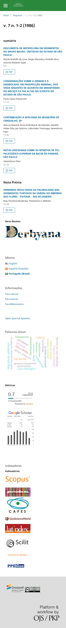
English (13, 263)
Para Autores (11, 299)
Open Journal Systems (17, 318)
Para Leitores (11, 293)
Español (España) (18, 268)
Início (6, 15)
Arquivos (17, 15)
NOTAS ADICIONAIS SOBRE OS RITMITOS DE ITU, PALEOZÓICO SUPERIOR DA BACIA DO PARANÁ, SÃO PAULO (31, 154)
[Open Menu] (5, 5)
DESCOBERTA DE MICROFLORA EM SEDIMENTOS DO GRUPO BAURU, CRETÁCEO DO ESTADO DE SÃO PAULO (32, 51)
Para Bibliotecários (14, 304)
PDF (10, 71)
